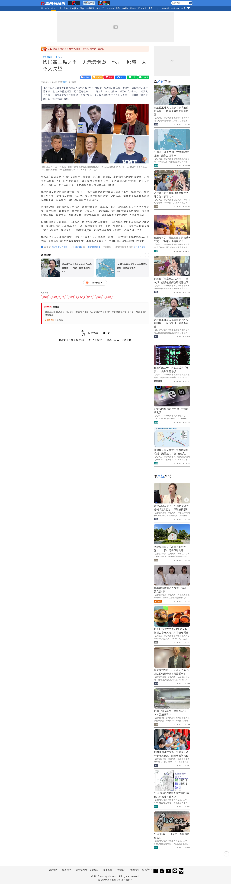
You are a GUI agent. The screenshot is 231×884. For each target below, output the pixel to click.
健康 (183, 8)
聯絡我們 (66, 869)
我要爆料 (108, 77)
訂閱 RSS (50, 320)
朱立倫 (99, 297)
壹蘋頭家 (175, 8)
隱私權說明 (80, 869)
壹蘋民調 (90, 8)
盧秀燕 (89, 297)
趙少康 (80, 297)
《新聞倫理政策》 (59, 247)
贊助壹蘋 (97, 77)
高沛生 (65, 82)
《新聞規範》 (76, 247)
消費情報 (134, 869)
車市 (150, 8)
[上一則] (142, 255)
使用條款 (107, 869)
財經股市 (74, 8)
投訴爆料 (121, 869)
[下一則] (147, 255)
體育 (82, 8)
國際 (66, 8)
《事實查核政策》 (94, 247)
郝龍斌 (71, 297)
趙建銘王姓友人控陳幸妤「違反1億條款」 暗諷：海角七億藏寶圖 (172, 111)
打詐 (157, 8)
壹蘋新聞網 (47, 57)
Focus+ (110, 8)
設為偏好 (85, 77)
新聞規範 (94, 869)
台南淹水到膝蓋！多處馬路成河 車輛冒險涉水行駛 (75, 48)
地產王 (133, 8)
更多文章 (60, 320)
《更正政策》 (139, 247)
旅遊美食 (142, 8)
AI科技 (125, 8)
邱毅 (62, 297)
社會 (60, 8)
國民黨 (45, 297)
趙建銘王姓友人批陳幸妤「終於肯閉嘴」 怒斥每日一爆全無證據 (171, 323)
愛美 (118, 8)
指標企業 (165, 8)
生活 (47, 8)
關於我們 (53, 869)
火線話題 (100, 8)
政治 (53, 8)
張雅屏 (108, 297)
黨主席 (54, 297)
